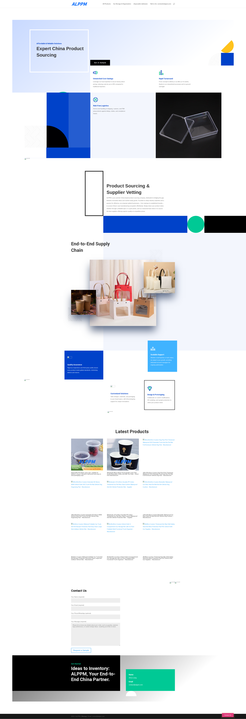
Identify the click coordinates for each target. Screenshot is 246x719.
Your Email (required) (77, 605)
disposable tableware (141, 4)
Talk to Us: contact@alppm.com (160, 4)
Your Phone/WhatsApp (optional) (81, 613)
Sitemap (84, 716)
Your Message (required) (78, 621)
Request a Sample (81, 650)
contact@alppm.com (136, 685)
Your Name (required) (77, 597)
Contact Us (227, 715)
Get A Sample (100, 63)
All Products (107, 4)
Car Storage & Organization (122, 4)
